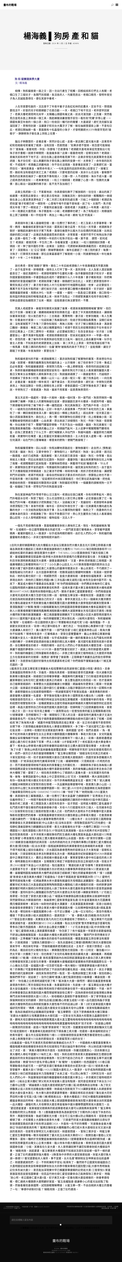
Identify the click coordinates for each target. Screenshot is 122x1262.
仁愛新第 (59, 899)
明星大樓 (88, 803)
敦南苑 (21, 834)
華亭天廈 (70, 599)
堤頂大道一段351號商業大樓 (91, 1065)
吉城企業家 (67, 722)
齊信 (93, 938)
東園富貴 (80, 903)
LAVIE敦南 (78, 564)
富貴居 (82, 938)
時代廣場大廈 (94, 714)
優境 (95, 722)
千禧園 (19, 649)
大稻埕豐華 (54, 668)
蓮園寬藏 (38, 911)
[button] (117, 5)
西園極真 (30, 927)
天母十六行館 (67, 807)
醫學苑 (14, 880)
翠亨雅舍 (88, 385)
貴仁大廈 (46, 568)
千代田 (106, 919)
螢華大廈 (20, 695)
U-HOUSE (47, 1069)
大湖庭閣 (41, 915)
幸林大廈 (67, 888)
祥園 (91, 564)
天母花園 (88, 610)
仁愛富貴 (81, 630)
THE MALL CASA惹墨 (70, 552)
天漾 (25, 822)
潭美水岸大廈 (49, 880)
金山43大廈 (37, 865)
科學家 (40, 888)
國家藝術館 (18, 277)
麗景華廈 (15, 680)
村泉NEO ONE (44, 923)
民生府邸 (80, 327)
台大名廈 (69, 1158)
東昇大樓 (55, 1150)
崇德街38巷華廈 (83, 977)
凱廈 (25, 803)
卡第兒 (14, 757)
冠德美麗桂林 (94, 707)
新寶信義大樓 (44, 603)
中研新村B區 (33, 1189)
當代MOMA (97, 853)
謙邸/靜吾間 (35, 552)
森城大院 (62, 1088)
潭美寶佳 (46, 587)
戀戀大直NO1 (50, 622)
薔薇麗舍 (51, 1112)
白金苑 (16, 118)
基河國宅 (83, 641)
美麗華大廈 (58, 961)
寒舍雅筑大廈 (31, 838)
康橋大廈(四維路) (87, 915)
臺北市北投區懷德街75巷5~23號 (44, 1035)
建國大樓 (67, 907)
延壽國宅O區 (103, 606)
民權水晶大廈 (38, 819)
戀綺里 (90, 1058)
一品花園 (89, 1000)
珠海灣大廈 (27, 722)
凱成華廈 (58, 1108)
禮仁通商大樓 (23, 1181)
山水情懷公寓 (94, 633)
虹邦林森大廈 (23, 734)
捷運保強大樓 (38, 1154)
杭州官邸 (99, 830)
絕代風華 (23, 973)
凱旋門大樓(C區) (67, 1085)
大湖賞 (71, 610)
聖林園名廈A (93, 907)
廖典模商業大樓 (90, 1011)
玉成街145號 (76, 1000)
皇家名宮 (78, 780)
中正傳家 (17, 857)
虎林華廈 (15, 992)
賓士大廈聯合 (38, 1119)
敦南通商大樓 (86, 645)
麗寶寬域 (81, 1027)
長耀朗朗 (65, 799)
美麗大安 (17, 637)
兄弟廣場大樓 (94, 506)
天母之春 (42, 711)
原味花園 (30, 660)
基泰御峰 (46, 807)
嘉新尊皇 (80, 888)
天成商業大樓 (25, 595)
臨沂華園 (75, 687)
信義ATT (99, 660)
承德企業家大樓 (45, 907)
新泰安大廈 (19, 876)
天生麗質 (83, 513)
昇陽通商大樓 (80, 703)
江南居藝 (51, 614)
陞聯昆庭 (82, 822)
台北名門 (93, 637)
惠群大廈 (36, 1181)
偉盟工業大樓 (88, 973)
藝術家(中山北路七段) (46, 822)
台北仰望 (90, 819)
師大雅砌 (28, 888)
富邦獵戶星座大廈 (30, 618)
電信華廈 (91, 745)
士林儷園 (65, 683)
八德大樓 (78, 884)
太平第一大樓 (80, 826)
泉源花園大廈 (101, 1143)
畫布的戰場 (10, 5)
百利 (72, 195)
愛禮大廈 (101, 649)
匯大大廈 (69, 980)
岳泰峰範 (87, 846)
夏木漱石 (28, 1092)
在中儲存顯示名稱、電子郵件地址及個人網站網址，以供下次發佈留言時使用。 (61, 1228)
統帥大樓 (96, 1185)
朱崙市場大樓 (28, 780)
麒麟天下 (67, 614)
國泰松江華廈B (74, 942)
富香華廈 (33, 969)
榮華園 (83, 876)
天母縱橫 (41, 1135)
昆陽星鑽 (44, 869)
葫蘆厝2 (101, 595)
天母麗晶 (103, 556)
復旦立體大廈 (73, 745)
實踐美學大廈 (32, 79)
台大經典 (86, 830)
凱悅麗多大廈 (46, 1004)
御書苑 (100, 749)
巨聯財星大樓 (53, 1127)
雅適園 (37, 795)
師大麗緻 (28, 587)
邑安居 (24, 1173)
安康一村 (75, 160)
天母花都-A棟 (78, 892)
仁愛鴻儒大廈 (41, 680)
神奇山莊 (92, 630)
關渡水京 (72, 568)
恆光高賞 (93, 157)
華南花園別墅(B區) (81, 1166)
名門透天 (15, 807)
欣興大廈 (36, 957)
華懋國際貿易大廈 (88, 1104)
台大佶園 (41, 572)
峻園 (57, 896)
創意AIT (37, 1027)
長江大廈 (96, 653)
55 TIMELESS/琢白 (81, 549)
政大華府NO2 (75, 1135)
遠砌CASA (52, 1123)
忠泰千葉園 (64, 876)
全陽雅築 (98, 711)
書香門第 (59, 649)
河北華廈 (64, 919)
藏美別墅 (99, 603)
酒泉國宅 (69, 1112)
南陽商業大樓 (96, 587)
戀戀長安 (74, 1035)
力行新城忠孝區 (95, 676)
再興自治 (87, 1085)
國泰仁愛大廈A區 (36, 1177)
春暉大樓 (78, 288)
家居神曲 (25, 494)
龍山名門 (53, 591)
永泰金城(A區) (86, 927)
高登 (73, 876)
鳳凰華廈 (49, 815)
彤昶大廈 (23, 1170)
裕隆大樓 (25, 880)
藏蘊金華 (15, 1100)
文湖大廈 (106, 1127)
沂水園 (50, 849)
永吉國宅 (57, 703)
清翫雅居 (17, 606)
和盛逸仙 (50, 876)
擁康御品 (71, 896)
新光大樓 (51, 1115)
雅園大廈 (58, 1069)
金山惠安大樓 (54, 927)
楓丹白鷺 (74, 556)
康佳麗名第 (68, 969)
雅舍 (12, 803)
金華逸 (48, 1058)
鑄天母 (97, 552)
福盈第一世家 (85, 930)
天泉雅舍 (96, 1123)
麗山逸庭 (88, 768)
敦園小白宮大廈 (87, 614)
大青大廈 (85, 1127)
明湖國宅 (42, 980)
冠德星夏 (18, 1108)
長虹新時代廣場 (38, 761)
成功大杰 (66, 1042)
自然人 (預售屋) (103, 448)
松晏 (20, 552)
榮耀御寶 (54, 618)
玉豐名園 (72, 680)
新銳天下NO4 (75, 1088)
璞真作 (16, 984)
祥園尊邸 (70, 861)
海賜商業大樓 (38, 872)
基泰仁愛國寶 (77, 591)
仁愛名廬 (101, 803)
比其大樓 (67, 641)
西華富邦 (23, 1143)
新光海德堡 (98, 788)
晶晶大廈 (91, 834)
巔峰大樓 (88, 606)
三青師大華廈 (41, 549)
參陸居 (87, 603)
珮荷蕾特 (104, 614)
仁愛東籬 (59, 687)
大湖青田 (99, 776)
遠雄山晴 (103, 1023)
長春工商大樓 (69, 1031)
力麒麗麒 (36, 826)
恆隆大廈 (59, 695)
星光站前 (95, 1181)
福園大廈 (38, 965)
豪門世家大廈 (76, 1119)
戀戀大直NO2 (36, 996)
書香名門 (20, 718)
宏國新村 (22, 1031)
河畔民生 (96, 1073)
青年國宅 (49, 799)
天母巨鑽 (25, 1019)
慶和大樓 (67, 273)
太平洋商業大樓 (40, 834)
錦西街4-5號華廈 (69, 1139)
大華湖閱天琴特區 (67, 934)
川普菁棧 (20, 610)
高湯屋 (70, 830)
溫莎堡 (98, 923)
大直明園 (15, 1166)
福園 (102, 1162)
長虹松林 (72, 106)
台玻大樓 (104, 984)
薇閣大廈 (51, 757)
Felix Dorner (60, 1252)
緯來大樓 (98, 599)
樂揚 (25, 1062)
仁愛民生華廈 (17, 1135)
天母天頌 (44, 780)
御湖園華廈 (63, 1100)
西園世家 (91, 757)
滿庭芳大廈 (37, 560)
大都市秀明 (98, 1166)
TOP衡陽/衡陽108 (33, 606)
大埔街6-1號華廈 (77, 965)
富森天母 (68, 1007)
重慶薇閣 (54, 718)
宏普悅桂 (77, 711)
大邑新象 (56, 556)
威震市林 (43, 722)
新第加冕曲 (80, 691)
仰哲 (15, 834)
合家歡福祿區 (104, 930)
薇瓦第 (66, 699)
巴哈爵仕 (100, 822)
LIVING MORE (41, 649)
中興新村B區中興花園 (93, 799)
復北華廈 (51, 641)
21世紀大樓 (86, 1096)
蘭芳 (30, 610)
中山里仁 (23, 788)
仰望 (57, 738)
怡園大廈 (47, 1085)
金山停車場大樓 (32, 745)
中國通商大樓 (87, 1042)
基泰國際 (33, 1185)
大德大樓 (104, 745)
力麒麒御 (81, 795)
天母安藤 (54, 1081)
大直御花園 (60, 707)
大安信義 (17, 988)
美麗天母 (88, 296)
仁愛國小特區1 (85, 668)
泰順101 (20, 1158)
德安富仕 (87, 556)
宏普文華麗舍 (40, 668)
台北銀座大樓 (46, 1100)
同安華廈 (49, 1011)
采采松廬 (78, 335)
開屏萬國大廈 (52, 1019)
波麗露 (87, 880)
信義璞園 (28, 842)
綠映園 (14, 768)
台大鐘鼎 (21, 1015)
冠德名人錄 (50, 888)
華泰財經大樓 (94, 1146)
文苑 (75, 614)
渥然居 (48, 707)
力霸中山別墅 (17, 1085)
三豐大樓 (47, 838)
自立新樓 (25, 564)
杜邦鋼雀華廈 (83, 872)
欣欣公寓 (15, 331)
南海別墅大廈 (83, 1100)
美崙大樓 (38, 938)
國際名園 (78, 285)
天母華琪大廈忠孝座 (50, 1104)
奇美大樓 (20, 114)
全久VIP (50, 830)
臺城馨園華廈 (23, 556)
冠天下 (77, 1011)
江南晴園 (101, 560)
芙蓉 (25, 961)
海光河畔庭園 (62, 606)
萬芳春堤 (89, 1035)
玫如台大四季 (54, 1166)
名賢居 (79, 834)
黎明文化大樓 (44, 1131)
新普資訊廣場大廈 (77, 954)
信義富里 (98, 980)
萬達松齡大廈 (76, 865)
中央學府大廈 (69, 1154)
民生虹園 (46, 459)
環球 (22, 1007)
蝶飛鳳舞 (41, 610)
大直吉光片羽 (85, 545)
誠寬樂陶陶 (47, 884)
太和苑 (50, 660)
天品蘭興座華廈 (66, 784)
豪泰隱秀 (65, 849)
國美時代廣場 (73, 676)
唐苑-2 (102, 610)
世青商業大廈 (80, 1054)
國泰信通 (17, 1146)
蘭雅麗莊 (41, 892)
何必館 (35, 1011)
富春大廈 (80, 772)
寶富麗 (63, 1023)
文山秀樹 (28, 1112)
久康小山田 (60, 564)
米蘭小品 (46, 896)
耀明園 (24, 872)
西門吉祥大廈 (57, 892)
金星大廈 (62, 857)
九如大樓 (40, 545)
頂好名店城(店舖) (49, 1000)
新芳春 (21, 614)
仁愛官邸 (65, 1173)
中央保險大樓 (102, 927)
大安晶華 (70, 795)
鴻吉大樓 (65, 869)
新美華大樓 (16, 676)
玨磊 (57, 865)
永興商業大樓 (20, 549)
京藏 (91, 1077)
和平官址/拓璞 (60, 1162)
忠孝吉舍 (99, 768)
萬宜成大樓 (24, 583)
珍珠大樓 (36, 988)
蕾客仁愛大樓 (98, 842)
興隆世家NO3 (28, 1038)
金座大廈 (65, 576)
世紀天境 (20, 884)
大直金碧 (36, 884)
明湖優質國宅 (63, 691)
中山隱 (77, 1007)
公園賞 (91, 1162)
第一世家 (104, 683)
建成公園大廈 (45, 1007)
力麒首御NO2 (47, 942)
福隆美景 (96, 576)
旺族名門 (33, 718)
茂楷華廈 (49, 1073)
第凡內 (50, 919)
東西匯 (32, 992)
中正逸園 (84, 788)
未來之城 (62, 1073)
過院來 (40, 973)
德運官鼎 (20, 1123)
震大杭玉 (57, 1135)
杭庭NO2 (101, 834)
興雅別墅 (59, 950)
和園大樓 (41, 992)
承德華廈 (25, 907)
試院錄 (45, 1185)
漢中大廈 (47, 552)
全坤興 (90, 1158)
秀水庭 (88, 1139)
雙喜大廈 (78, 603)
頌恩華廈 (75, 606)
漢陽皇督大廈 (82, 957)
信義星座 (17, 1042)
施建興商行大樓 (58, 549)
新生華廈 (15, 838)
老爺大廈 (68, 1108)
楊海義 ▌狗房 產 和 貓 (61, 36)
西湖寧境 (72, 668)
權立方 (61, 765)
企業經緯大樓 (49, 857)
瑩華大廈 (83, 857)
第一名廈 (33, 695)
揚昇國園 (71, 730)
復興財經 (17, 1000)
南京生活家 (20, 668)
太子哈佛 (73, 842)
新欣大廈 (98, 942)
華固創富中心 (33, 776)
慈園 (38, 803)
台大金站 (53, 545)
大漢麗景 (62, 903)
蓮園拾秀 (20, 672)
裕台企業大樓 (27, 1081)
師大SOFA (89, 129)
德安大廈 (15, 1092)
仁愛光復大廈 (91, 141)
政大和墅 (84, 1015)
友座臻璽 (88, 988)
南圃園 (95, 961)
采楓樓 (58, 923)
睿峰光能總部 (43, 1031)
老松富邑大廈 (90, 741)
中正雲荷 (54, 776)
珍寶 (98, 838)
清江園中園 (45, 687)
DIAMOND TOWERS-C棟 (51, 791)
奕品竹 (48, 1173)
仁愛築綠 (23, 930)
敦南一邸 (84, 838)
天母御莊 (36, 984)
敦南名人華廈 (52, 726)
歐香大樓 (107, 1115)
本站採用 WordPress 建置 (61, 1250)
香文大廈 (59, 826)
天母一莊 (96, 687)
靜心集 (89, 626)
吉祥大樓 (30, 861)
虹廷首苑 (107, 703)
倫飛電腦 (95, 622)
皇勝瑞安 (36, 1077)
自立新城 (86, 861)
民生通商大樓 (67, 834)
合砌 (69, 1054)
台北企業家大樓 (48, 734)
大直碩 (66, 996)
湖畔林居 (102, 896)
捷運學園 (46, 788)
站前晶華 (104, 1158)
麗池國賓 (81, 1050)
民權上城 (25, 849)
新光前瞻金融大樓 (38, 1088)
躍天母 (100, 772)
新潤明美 (23, 560)
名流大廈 (59, 853)
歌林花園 (83, 718)
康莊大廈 (25, 211)
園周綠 (105, 819)
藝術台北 (28, 691)
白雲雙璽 (71, 633)
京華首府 (67, 1065)
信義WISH (104, 950)
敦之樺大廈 (71, 653)
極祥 (45, 591)
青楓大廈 (70, 757)
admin (76, 44)
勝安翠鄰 (91, 892)
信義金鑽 (84, 896)
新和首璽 (17, 815)
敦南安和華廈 (33, 1166)
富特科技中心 (28, 892)
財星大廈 (98, 1154)
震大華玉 (80, 587)
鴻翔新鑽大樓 (57, 610)
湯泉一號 (101, 572)
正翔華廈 (76, 657)
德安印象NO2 (88, 869)
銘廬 (64, 880)
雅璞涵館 (67, 572)
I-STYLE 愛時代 (101, 876)
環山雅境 (50, 1062)
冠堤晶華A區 (38, 556)
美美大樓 (34, 876)
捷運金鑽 (54, 560)
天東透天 (38, 1042)
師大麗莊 (36, 568)
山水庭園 (71, 838)
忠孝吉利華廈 (44, 853)
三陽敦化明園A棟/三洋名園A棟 (51, 579)
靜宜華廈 (91, 1088)
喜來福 (94, 1031)
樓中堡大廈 (102, 811)
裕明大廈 (84, 618)
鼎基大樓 (106, 545)
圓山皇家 (101, 880)
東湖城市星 (18, 923)
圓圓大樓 (65, 734)
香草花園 (83, 672)
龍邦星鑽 (75, 961)
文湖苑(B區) (76, 579)
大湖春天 (104, 672)
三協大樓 (72, 1115)
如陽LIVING (93, 791)
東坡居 (35, 1108)
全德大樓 (25, 919)
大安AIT (32, 1069)
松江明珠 (36, 653)
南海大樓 (105, 630)
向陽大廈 (78, 1177)
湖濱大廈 (104, 869)
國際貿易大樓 (80, 695)
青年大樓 (54, 1119)
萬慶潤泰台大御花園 (46, 1015)
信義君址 (38, 849)
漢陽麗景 (36, 614)
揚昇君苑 (58, 946)
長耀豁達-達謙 (71, 1181)
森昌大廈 (23, 707)
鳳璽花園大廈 (62, 603)
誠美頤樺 (58, 846)
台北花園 (23, 965)
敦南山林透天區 (34, 749)
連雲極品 (41, 277)
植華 (17, 683)
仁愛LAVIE (70, 788)
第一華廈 (80, 595)
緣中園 (97, 579)
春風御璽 (53, 749)
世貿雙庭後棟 (44, 1139)
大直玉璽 (65, 1019)
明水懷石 (67, 618)
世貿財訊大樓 (62, 815)
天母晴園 (75, 880)
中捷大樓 (72, 1104)
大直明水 (80, 811)
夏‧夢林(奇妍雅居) (85, 560)
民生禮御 (101, 1054)
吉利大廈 (17, 545)
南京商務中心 (54, 772)
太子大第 (88, 849)
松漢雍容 (20, 826)
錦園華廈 (30, 545)
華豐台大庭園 (44, 683)
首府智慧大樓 (46, 811)
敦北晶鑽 (94, 1015)
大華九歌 (44, 1092)
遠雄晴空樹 (42, 223)
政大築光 (88, 734)
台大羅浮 (59, 125)
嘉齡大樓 (49, 934)
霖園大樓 (62, 884)
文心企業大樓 (41, 1143)
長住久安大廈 (47, 1146)
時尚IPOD (38, 564)
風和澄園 (28, 830)
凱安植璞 (96, 992)
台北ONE (107, 1081)
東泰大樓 (69, 1096)
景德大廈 (36, 896)
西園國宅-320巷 (95, 1062)
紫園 (51, 583)
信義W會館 (97, 1135)
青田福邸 (30, 1058)
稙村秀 (32, 1104)
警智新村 (28, 703)
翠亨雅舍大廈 (104, 996)
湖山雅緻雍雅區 (24, 934)
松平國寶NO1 (33, 1054)
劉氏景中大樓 (78, 401)
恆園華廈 (33, 1173)
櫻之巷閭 (44, 637)
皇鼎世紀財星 (80, 853)
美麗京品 (90, 657)
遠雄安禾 (25, 603)
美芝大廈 (59, 1177)
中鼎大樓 (70, 1143)
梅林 (97, 583)
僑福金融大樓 (44, 768)
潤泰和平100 (104, 549)
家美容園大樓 (101, 1004)
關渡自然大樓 (69, 545)
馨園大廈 (104, 370)
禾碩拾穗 (25, 1046)
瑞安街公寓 (63, 992)
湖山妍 (74, 1004)
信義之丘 (26, 980)
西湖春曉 (101, 1096)
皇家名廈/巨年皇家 (78, 899)
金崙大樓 (106, 1123)
